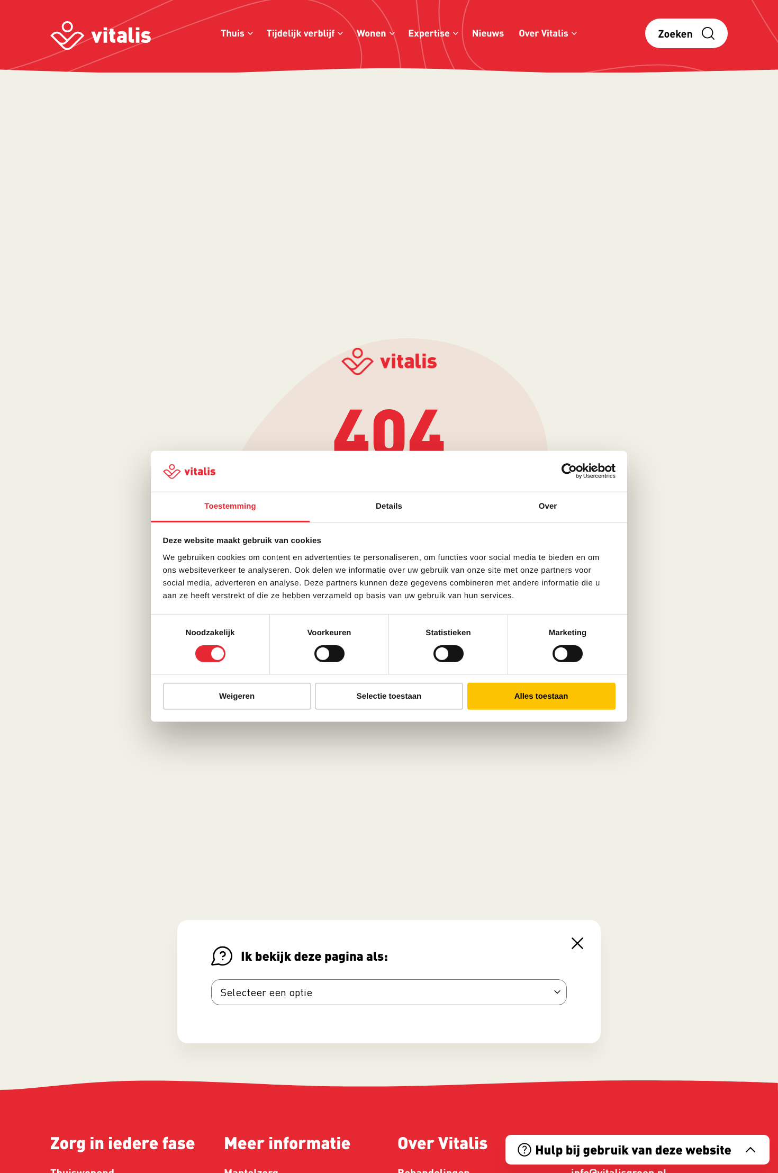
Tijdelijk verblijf (301, 33)
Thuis (233, 33)
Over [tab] (548, 506)
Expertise (429, 33)
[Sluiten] (577, 943)
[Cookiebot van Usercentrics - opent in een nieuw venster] (569, 471)
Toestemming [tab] (230, 506)
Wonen (371, 33)
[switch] (329, 653)
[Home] (100, 33)
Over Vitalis (543, 33)
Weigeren (237, 695)
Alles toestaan (541, 695)
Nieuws (488, 33)
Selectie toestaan (389, 695)
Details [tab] (389, 506)
